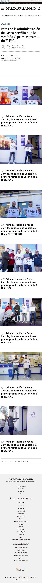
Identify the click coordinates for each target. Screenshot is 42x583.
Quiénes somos (21, 486)
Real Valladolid (26, 16)
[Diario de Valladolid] (21, 8)
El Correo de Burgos (21, 552)
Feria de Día (12, 3)
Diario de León (21, 550)
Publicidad (21, 489)
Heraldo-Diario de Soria (21, 555)
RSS (21, 494)
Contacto (21, 491)
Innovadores (21, 534)
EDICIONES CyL (35, 1)
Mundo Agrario (21, 532)
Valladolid (5, 16)
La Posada (21, 529)
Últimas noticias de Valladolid (21, 540)
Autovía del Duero (23, 3)
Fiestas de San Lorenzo (21, 521)
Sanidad (21, 524)
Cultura (21, 519)
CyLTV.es (21, 558)
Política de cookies (31, 577)
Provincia (15, 16)
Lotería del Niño (22, 461)
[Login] (39, 8)
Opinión (21, 537)
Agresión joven (33, 3)
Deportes (21, 513)
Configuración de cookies (21, 580)
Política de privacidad (18, 577)
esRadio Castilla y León (21, 560)
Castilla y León (21, 516)
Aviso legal (8, 577)
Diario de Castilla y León (21, 547)
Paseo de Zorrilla (10, 461)
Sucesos (21, 526)
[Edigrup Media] (21, 569)
